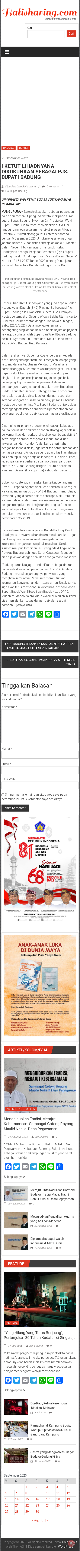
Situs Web (8, 779)
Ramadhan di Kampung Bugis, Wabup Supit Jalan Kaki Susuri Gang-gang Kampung (51, 1430)
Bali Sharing (41, 1136)
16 (37, 1499)
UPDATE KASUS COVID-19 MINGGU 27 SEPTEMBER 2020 (41, 662)
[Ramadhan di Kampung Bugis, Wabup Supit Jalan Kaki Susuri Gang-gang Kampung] (16, 1428)
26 (68, 1505)
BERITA (23, 147)
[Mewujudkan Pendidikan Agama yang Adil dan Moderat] (16, 1219)
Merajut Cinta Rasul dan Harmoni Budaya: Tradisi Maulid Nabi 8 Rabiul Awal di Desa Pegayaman (53, 1194)
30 (37, 1511)
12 (68, 1493)
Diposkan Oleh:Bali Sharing (20, 186)
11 (58, 1493)
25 (58, 1505)
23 (37, 1505)
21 (17, 1505)
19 (68, 1499)
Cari (30, 28)
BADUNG (8, 147)
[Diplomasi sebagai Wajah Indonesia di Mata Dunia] (16, 1242)
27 (6, 1511)
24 (47, 1505)
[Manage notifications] (71, 1543)
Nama (6, 748)
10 (47, 1493)
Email (6, 764)
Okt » (44, 1520)
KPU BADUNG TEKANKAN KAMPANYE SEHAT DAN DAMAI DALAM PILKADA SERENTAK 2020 (39, 646)
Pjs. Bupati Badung (16, 191)
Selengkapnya (13, 1177)
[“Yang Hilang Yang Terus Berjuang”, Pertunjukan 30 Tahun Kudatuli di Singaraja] (40, 1299)
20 (6, 1505)
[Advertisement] (40, 99)
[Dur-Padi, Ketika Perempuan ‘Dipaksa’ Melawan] (16, 1406)
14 (17, 1499)
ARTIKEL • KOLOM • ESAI (21, 1108)
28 (17, 1511)
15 (27, 1499)
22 (27, 1505)
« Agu (35, 1520)
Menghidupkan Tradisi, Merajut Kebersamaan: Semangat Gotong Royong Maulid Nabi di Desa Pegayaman (38, 1124)
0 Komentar (53, 186)
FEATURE (12, 1322)
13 (6, 1499)
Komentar (9, 707)
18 (58, 1499)
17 (47, 1499)
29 (27, 1511)
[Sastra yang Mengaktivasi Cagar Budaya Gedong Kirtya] (16, 1455)
